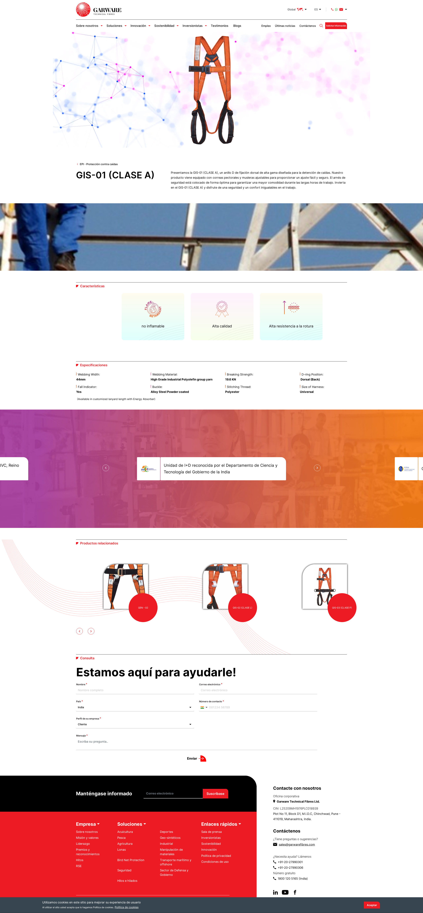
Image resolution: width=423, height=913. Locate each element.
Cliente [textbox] (82, 724)
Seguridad (124, 870)
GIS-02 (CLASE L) (242, 607)
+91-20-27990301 (290, 862)
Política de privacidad (216, 855)
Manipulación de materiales (171, 852)
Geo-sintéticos (170, 837)
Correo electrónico (209, 684)
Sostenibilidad (164, 25)
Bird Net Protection (130, 860)
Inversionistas (193, 25)
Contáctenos (307, 25)
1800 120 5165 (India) (293, 878)
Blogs (237, 25)
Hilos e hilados (127, 880)
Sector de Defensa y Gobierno (174, 872)
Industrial (166, 843)
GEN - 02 (143, 607)
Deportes (166, 832)
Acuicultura (125, 832)
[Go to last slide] (105, 468)
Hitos (79, 860)
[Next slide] (317, 468)
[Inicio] (98, 9)
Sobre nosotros (87, 25)
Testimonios (219, 25)
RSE (79, 866)
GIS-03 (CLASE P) (342, 607)
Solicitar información (336, 25)
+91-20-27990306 (290, 867)
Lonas (121, 849)
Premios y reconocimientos (87, 852)
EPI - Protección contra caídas (99, 164)
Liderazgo (83, 843)
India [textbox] (81, 707)
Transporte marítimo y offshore (175, 862)
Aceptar (372, 905)
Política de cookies (126, 907)
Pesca (121, 837)
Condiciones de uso (215, 861)
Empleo (266, 25)
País (78, 701)
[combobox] (135, 707)
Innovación (138, 25)
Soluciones (114, 25)
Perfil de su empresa (87, 718)
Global (292, 9)
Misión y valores (87, 837)
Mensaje (81, 735)
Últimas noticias (285, 25)
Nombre (80, 684)
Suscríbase (215, 794)
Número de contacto (210, 701)
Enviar (192, 758)
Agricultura (125, 843)
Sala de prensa (211, 832)
